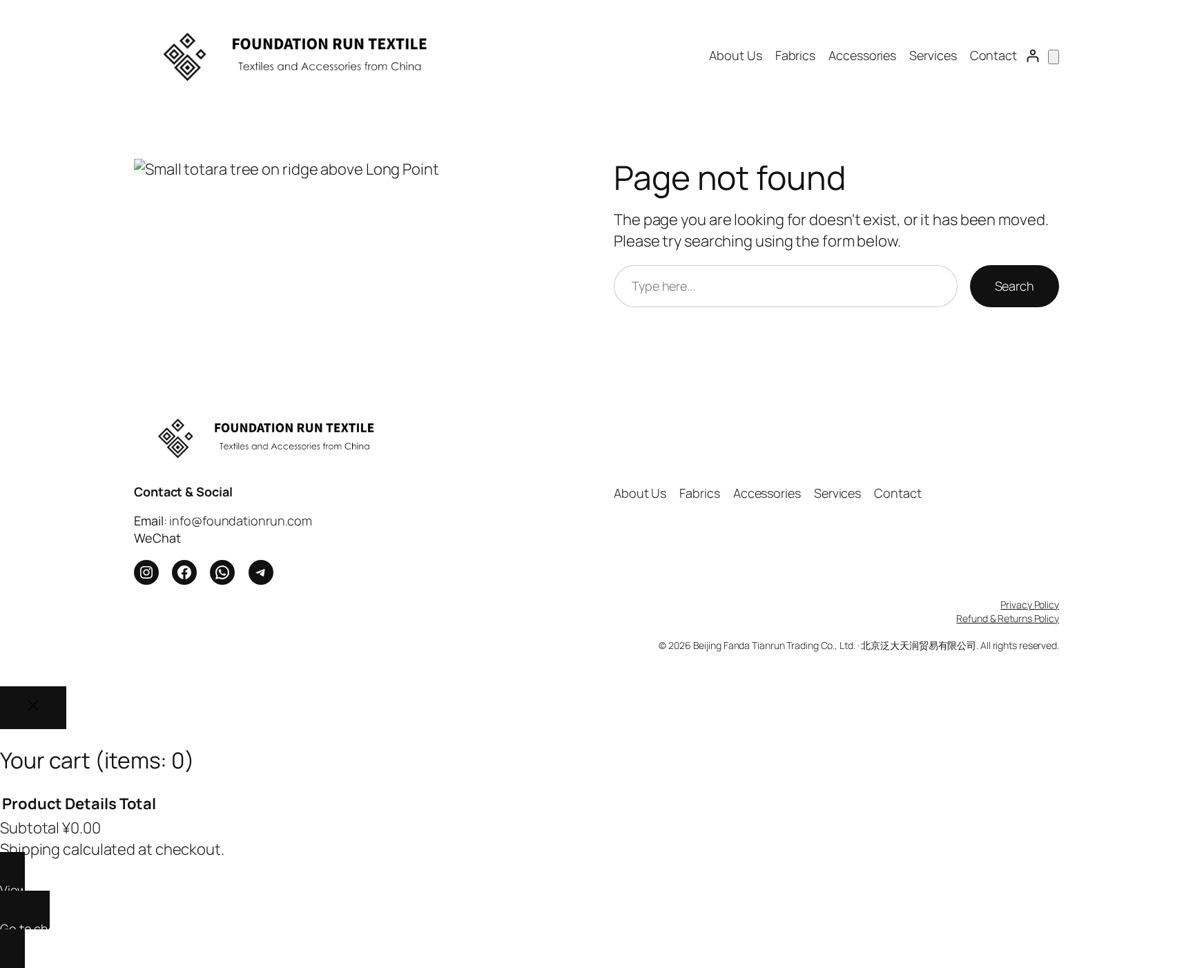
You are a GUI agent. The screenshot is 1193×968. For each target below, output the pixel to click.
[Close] (33, 707)
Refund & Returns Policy (1007, 618)
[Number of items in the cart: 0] (1053, 57)
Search (1014, 286)
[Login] (1032, 55)
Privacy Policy (1029, 604)
